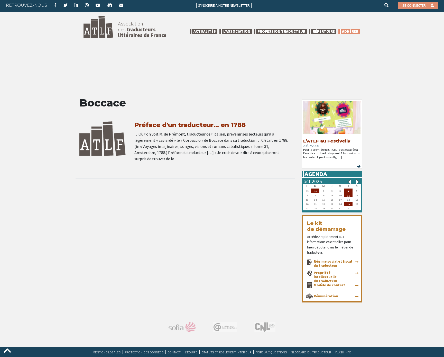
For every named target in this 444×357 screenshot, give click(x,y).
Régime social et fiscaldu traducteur (333, 263)
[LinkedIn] (76, 5)
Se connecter (414, 5)
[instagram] (87, 5)
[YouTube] (98, 5)
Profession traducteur (281, 31)
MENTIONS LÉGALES (107, 352)
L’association (236, 31)
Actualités (204, 31)
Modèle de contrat (329, 285)
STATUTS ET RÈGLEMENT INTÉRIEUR (226, 352)
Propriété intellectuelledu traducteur (325, 276)
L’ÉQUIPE (191, 352)
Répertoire (324, 31)
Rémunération (326, 296)
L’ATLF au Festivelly (326, 141)
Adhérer (350, 31)
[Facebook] (55, 5)
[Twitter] (65, 5)
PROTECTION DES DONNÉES (144, 352)
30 (315, 191)
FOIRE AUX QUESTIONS (271, 352)
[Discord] (109, 5)
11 (348, 195)
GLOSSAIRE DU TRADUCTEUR (311, 352)
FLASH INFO (343, 352)
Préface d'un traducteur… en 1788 (190, 125)
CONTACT (174, 352)
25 (348, 204)
